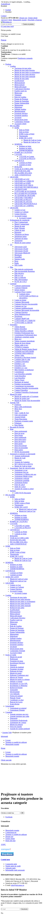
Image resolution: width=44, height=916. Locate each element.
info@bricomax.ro (17, 885)
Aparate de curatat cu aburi (24, 489)
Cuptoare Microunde (21, 302)
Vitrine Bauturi (19, 327)
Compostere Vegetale (22, 122)
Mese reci (17, 339)
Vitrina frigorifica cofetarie (23, 331)
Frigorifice (13, 325)
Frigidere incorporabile (22, 384)
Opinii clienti (32, 18)
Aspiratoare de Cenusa (18, 722)
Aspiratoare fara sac (21, 472)
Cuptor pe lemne (20, 300)
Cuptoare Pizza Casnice (22, 292)
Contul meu (5, 860)
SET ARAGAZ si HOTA (23, 464)
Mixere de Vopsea (16, 677)
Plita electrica (19, 273)
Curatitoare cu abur (17, 700)
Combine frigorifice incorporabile (26, 388)
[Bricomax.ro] (6, 22)
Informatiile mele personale (15, 870)
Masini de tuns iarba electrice (24, 74)
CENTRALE (19, 161)
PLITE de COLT (20, 282)
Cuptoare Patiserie (20, 288)
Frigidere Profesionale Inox (24, 333)
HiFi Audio (18, 265)
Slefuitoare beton (20, 236)
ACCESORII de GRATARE (24, 195)
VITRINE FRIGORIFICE (24, 353)
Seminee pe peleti (25, 148)
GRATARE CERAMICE (23, 197)
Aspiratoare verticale (21, 478)
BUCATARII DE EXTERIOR (25, 193)
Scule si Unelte (10, 655)
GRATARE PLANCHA (23, 202)
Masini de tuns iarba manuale (24, 76)
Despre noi (23, 18)
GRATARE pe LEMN (22, 183)
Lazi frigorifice (19, 378)
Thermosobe (23, 136)
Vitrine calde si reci (21, 345)
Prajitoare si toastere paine (23, 421)
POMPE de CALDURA (23, 152)
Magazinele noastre (20, 20)
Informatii (4, 736)
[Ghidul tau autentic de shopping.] (6, 851)
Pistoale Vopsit (15, 698)
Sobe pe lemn (24, 132)
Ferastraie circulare (16, 669)
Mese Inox (18, 409)
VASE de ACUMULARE (23, 169)
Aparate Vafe (14, 403)
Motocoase (18, 93)
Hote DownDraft (20, 446)
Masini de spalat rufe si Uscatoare (26, 396)
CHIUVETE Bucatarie (22, 493)
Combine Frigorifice (21, 362)
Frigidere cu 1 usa (20, 368)
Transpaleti (14, 690)
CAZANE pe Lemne (26, 156)
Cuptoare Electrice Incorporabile (26, 304)
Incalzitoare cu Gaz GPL (19, 683)
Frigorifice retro (20, 366)
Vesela (16, 411)
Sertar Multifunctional (22, 314)
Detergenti (13, 718)
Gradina (13, 66)
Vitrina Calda (19, 355)
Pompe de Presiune (21, 99)
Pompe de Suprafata (21, 101)
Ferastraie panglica (21, 115)
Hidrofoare (18, 107)
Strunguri (13, 665)
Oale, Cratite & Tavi (21, 413)
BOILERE (18, 167)
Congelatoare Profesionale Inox (25, 335)
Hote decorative (20, 442)
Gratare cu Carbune (21, 212)
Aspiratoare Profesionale (18, 720)
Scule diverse (14, 704)
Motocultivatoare (20, 87)
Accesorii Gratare (20, 216)
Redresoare (14, 659)
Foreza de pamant (16, 696)
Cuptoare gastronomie (22, 286)
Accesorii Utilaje (20, 124)
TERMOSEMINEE (26, 150)
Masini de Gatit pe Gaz (31, 142)
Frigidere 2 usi (19, 364)
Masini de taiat (19, 226)
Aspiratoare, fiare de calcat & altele (22, 468)
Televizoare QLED (21, 249)
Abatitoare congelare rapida (24, 337)
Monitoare (18, 255)
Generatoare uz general (18, 708)
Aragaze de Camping (22, 462)
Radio (16, 263)
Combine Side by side (22, 359)
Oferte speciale (6, 760)
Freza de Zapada (16, 727)
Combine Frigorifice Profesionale (26, 392)
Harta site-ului (10, 841)
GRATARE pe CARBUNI (24, 181)
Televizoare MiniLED (22, 253)
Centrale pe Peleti (25, 163)
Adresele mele (10, 868)
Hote (11, 429)
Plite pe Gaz (18, 275)
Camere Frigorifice (21, 390)
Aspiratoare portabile (21, 480)
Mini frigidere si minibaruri (24, 370)
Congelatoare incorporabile (24, 386)
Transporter (18, 241)
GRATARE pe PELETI (23, 200)
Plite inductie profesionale (23, 269)
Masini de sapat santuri (22, 243)
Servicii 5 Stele (6, 20)
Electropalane (15, 692)
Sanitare (13, 491)
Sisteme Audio (19, 259)
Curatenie (8, 712)
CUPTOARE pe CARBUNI (24, 321)
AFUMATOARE (20, 189)
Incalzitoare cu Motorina (18, 686)
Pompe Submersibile (21, 103)
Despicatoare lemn (21, 120)
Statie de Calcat (19, 487)
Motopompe (18, 105)
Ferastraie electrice (21, 113)
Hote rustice (18, 450)
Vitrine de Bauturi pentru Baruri (25, 349)
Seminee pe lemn (25, 146)
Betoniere (17, 232)
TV (11, 245)
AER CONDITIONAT (22, 175)
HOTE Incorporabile (21, 452)
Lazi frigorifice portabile (23, 374)
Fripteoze (17, 405)
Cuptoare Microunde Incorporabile (26, 310)
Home (3, 748)
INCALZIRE (15, 126)
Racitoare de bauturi (21, 382)
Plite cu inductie (20, 277)
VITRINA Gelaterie (21, 347)
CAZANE (18, 154)
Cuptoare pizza (24, 294)
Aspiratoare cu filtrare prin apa (25, 474)
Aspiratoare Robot (21, 483)
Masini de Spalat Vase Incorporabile (27, 400)
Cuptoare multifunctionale (23, 308)
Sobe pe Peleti (24, 130)
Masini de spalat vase (22, 398)
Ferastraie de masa (16, 661)
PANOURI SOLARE (22, 171)
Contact (3, 16)
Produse (8, 64)
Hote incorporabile (21, 448)
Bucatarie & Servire (17, 427)
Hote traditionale (20, 437)
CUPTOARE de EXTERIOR (25, 191)
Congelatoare (19, 372)
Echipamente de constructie (19, 220)
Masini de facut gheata (22, 343)
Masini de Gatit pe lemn (22, 466)
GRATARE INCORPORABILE (26, 187)
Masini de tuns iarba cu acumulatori (27, 72)
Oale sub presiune (20, 415)
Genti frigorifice (20, 376)
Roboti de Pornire (16, 688)
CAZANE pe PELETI (27, 159)
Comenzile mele (11, 864)
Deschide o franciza (34, 20)
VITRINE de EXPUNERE (24, 351)
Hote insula (18, 444)
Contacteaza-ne (10, 832)
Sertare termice (19, 290)
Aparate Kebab (19, 417)
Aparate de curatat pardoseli (20, 729)
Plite (11, 267)
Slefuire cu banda (16, 681)
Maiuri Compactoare (21, 224)
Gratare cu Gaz (19, 210)
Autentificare (5, 4)
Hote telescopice (20, 439)
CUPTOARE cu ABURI (23, 323)
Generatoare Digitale (17, 710)
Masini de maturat (16, 725)
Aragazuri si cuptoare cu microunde (22, 454)
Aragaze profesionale (22, 456)
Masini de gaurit (15, 673)
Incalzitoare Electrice (17, 663)
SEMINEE (18, 144)
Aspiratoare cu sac (21, 470)
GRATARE (14, 177)
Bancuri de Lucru (16, 702)
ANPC (3, 844)
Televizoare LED (20, 247)
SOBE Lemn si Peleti (26, 134)
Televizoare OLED (21, 251)
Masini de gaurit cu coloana (20, 679)
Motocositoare (19, 85)
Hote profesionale (20, 431)
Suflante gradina (20, 109)
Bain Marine (18, 425)
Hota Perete (18, 435)
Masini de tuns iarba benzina (24, 70)
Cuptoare (13, 284)
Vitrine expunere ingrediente (24, 341)
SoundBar (18, 257)
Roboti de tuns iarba (21, 79)
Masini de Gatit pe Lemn (32, 140)
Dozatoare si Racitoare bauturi (25, 357)
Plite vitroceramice (21, 279)
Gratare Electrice (20, 214)
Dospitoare (18, 316)
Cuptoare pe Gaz (20, 306)
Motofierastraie (19, 111)
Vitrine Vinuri (19, 380)
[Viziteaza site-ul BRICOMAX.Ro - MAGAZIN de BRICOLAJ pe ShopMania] (7, 855)
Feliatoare (17, 423)
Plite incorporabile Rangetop (24, 271)
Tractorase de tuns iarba (22, 68)
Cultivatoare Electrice (22, 89)
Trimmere (17, 95)
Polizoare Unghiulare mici (19, 675)
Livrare (8, 740)
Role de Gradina (20, 97)
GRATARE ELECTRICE (23, 185)
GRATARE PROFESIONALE (25, 204)
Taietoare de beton (21, 238)
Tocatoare (17, 117)
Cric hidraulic (15, 694)
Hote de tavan (19, 433)
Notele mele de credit (13, 866)
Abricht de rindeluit (17, 667)
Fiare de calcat (19, 485)
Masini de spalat (15, 394)
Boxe (16, 261)
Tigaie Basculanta (20, 419)
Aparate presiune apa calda (19, 716)
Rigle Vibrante (19, 228)
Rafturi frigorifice (20, 329)
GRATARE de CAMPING (24, 206)
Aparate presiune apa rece (19, 714)
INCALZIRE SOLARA (23, 173)
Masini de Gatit (19, 458)
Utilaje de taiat (19, 230)
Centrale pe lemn (25, 165)
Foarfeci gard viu (20, 91)
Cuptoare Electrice (21, 312)
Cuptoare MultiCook (21, 318)
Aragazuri (18, 460)
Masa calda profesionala (23, 407)
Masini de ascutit (16, 657)
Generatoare (9, 706)
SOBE (16, 128)
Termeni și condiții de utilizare (16, 742)
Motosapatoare (19, 83)
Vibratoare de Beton (21, 234)
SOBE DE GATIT (25, 138)
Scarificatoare (19, 81)
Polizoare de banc (16, 671)
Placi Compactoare (21, 222)
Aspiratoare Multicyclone (23, 476)
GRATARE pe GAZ (21, 179)
